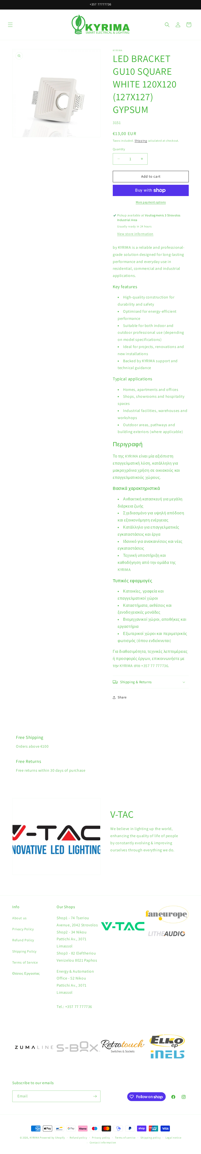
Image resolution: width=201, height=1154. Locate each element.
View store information (135, 234)
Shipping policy (150, 1137)
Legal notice (173, 1137)
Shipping (141, 140)
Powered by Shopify (52, 1137)
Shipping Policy (24, 951)
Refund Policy (23, 940)
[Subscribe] (94, 1096)
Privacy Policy (23, 929)
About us (19, 918)
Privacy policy (101, 1137)
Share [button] (122, 697)
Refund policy (78, 1137)
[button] (10, 24)
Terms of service (125, 1137)
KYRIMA (34, 1137)
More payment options (151, 202)
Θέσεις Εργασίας (26, 973)
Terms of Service (25, 962)
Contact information (103, 1142)
